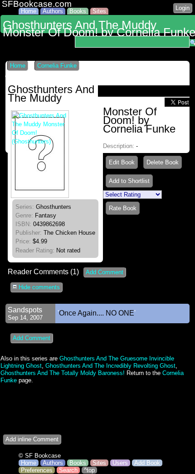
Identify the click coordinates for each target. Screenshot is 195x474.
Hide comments (38, 287)
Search (68, 470)
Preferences (37, 470)
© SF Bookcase (40, 455)
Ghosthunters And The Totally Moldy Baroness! (62, 373)
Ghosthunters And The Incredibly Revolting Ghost (110, 365)
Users (120, 462)
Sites (99, 11)
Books (77, 11)
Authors (53, 11)
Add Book (147, 462)
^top (89, 470)
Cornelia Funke (57, 65)
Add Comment (104, 272)
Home (28, 11)
